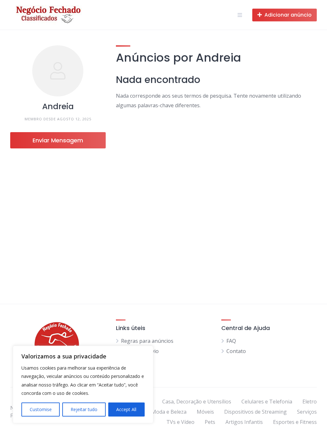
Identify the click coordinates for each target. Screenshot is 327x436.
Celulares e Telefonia (266, 401)
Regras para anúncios (147, 340)
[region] (83, 384)
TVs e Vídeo (180, 421)
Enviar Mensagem (58, 140)
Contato (236, 351)
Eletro (309, 401)
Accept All (126, 409)
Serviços (307, 411)
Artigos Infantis (244, 421)
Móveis (205, 411)
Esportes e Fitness (295, 421)
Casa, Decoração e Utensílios (196, 401)
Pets (210, 421)
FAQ (231, 340)
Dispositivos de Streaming (255, 411)
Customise (41, 409)
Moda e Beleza (168, 411)
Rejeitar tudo (84, 409)
